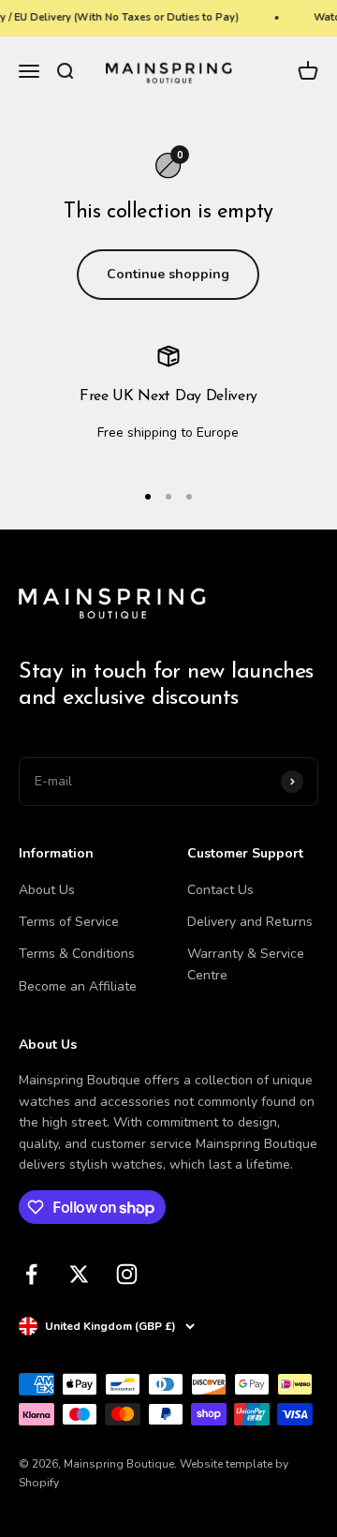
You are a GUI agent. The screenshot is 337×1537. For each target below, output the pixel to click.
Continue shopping (168, 274)
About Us (47, 890)
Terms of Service (69, 922)
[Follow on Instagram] (126, 1274)
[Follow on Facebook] (31, 1274)
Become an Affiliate (78, 986)
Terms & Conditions (77, 953)
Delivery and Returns (250, 922)
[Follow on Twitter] (79, 1274)
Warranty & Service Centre (245, 964)
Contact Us (220, 890)
